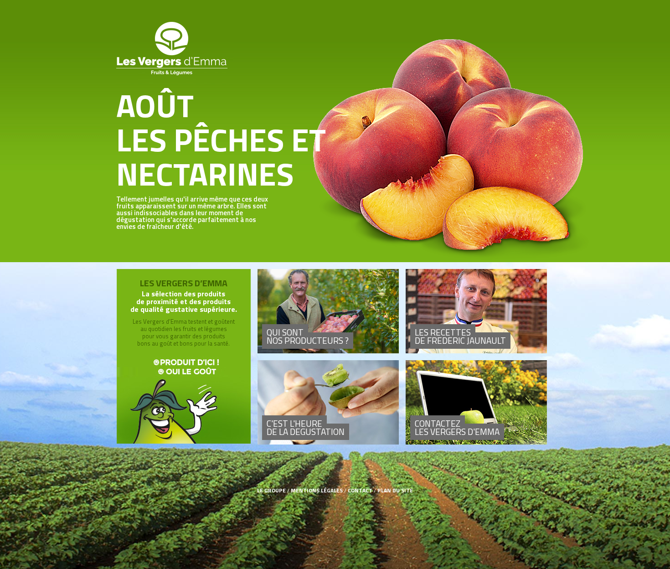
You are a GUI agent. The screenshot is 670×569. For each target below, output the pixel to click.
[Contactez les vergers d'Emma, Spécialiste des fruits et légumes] (476, 402)
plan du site (395, 490)
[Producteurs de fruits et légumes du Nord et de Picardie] (328, 311)
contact (360, 490)
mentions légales (317, 490)
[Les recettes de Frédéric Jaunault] (476, 311)
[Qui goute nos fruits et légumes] (328, 402)
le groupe (271, 490)
